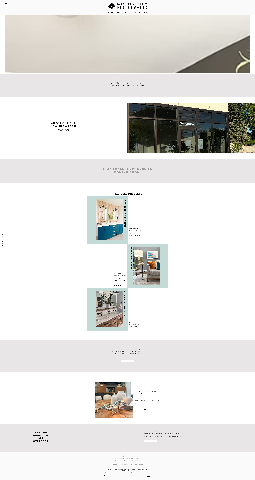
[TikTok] (2, 239)
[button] (6, 3)
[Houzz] (2, 245)
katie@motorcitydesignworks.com (127, 458)
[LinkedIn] (2, 243)
